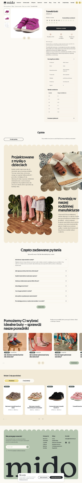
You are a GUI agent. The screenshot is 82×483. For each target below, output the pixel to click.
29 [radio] (68, 20)
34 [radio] (52, 22)
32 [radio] (47, 22)
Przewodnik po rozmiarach (68, 17)
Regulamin (54, 448)
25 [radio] (59, 20)
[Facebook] (66, 442)
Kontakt (72, 2)
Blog (50, 2)
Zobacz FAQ (41, 306)
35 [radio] (54, 22)
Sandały (45, 448)
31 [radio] (73, 20)
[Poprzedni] (39, 362)
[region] (61, 102)
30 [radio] (70, 20)
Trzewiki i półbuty (57, 45)
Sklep (13, 6)
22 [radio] (51, 20)
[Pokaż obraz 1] (7, 11)
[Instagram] (69, 442)
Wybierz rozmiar (61, 28)
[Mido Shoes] (9, 2)
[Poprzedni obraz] (24, 38)
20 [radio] (47, 20)
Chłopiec (33, 2)
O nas (54, 2)
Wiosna (61, 45)
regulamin (14, 450)
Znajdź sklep (66, 2)
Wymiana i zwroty (56, 444)
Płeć (71, 43)
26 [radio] (61, 20)
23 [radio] (54, 20)
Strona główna (7, 6)
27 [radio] (63, 20)
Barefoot (40, 2)
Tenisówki (45, 440)
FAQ (59, 2)
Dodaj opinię (13, 139)
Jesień (69, 43)
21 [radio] (49, 20)
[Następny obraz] (28, 38)
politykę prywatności (21, 450)
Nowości (19, 2)
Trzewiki (45, 442)
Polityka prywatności (57, 446)
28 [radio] (66, 20)
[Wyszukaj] (77, 3)
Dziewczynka (26, 2)
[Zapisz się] (27, 446)
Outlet (45, 2)
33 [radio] (49, 22)
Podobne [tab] (11, 380)
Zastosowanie (18, 6)
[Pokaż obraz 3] (7, 25)
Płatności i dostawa (56, 442)
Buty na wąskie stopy (59, 43)
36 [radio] (56, 22)
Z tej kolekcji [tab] (26, 380)
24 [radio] (56, 20)
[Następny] (42, 362)
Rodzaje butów (50, 45)
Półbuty (45, 444)
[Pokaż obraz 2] (7, 18)
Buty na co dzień (26, 6)
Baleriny (45, 446)
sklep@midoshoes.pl (70, 438)
